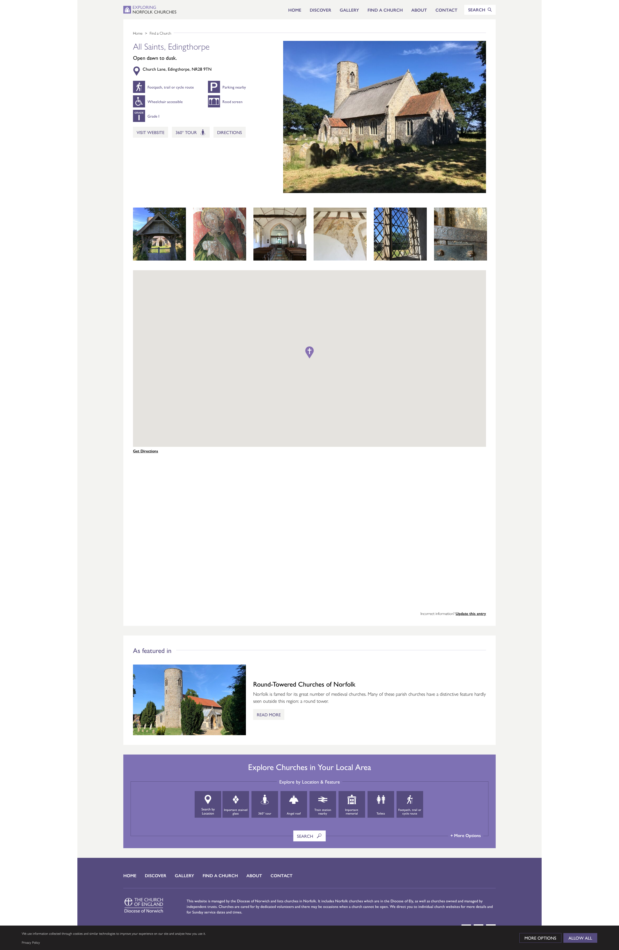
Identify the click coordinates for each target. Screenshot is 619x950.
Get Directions (145, 451)
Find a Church (385, 10)
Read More (269, 714)
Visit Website (150, 132)
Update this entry (471, 613)
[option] (159, 234)
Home (294, 10)
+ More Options (465, 835)
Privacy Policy (31, 942)
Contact (446, 10)
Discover (320, 10)
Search (305, 836)
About (419, 10)
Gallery (349, 10)
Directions (229, 132)
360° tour (187, 132)
